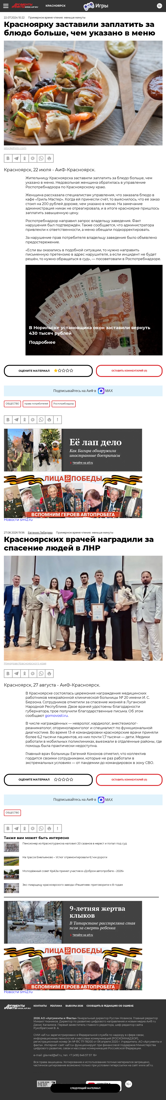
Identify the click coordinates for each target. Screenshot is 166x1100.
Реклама (56, 1005)
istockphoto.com (15, 148)
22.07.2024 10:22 (14, 17)
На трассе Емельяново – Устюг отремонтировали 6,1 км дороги (64, 857)
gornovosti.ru (56, 716)
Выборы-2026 (74, 1005)
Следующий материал (85, 1088)
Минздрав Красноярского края (25, 663)
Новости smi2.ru (18, 520)
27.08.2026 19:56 (14, 532)
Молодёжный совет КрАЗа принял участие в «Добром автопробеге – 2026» (73, 871)
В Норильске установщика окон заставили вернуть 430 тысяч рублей (89, 330)
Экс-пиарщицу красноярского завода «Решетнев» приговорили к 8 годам (72, 884)
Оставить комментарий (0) (129, 370)
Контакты (40, 1005)
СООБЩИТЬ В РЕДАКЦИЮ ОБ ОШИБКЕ (110, 1005)
